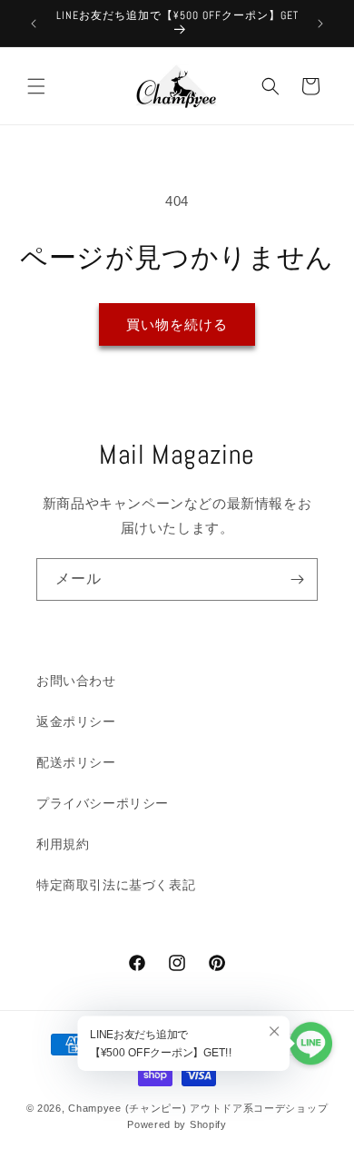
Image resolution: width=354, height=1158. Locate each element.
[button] (36, 86)
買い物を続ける (177, 324)
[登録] (297, 579)
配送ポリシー (76, 762)
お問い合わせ (76, 680)
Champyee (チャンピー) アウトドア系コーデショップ (198, 1108)
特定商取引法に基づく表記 (115, 885)
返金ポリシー (76, 721)
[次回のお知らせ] (320, 24)
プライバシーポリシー (102, 803)
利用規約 (62, 844)
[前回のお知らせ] (34, 24)
